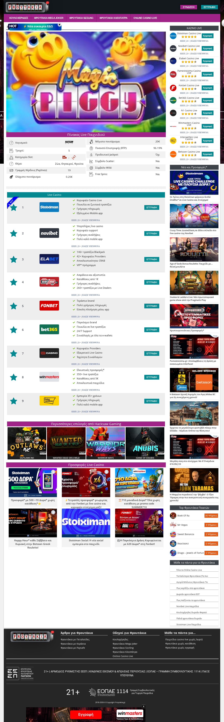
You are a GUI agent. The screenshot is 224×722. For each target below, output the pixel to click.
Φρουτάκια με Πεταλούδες (75, 639)
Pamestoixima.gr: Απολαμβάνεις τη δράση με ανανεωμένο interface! (193, 362)
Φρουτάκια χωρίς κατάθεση (180, 643)
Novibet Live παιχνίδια (187, 606)
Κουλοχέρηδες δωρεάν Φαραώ (191, 612)
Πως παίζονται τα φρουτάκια (190, 600)
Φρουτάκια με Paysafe (73, 647)
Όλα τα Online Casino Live (189, 569)
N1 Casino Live (189, 110)
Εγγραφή (151, 207)
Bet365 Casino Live (189, 98)
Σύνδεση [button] (188, 7)
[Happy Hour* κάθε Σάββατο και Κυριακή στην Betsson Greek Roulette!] (53, 512)
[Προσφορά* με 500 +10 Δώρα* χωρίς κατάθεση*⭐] (53, 472)
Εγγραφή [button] (209, 7)
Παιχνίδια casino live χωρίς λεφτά (184, 639)
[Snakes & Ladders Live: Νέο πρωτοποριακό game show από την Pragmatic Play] (194, 283)
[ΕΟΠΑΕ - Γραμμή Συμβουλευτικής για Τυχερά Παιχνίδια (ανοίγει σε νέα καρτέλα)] (121, 692)
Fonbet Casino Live (189, 85)
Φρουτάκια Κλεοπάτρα (114, 18)
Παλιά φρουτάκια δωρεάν (189, 618)
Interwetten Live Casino (189, 138)
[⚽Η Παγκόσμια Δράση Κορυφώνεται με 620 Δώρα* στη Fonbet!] (160, 512)
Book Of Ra (183, 515)
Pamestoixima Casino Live (189, 72)
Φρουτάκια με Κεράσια (73, 643)
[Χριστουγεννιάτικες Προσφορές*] (194, 316)
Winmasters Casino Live (189, 124)
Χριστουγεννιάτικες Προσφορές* (187, 330)
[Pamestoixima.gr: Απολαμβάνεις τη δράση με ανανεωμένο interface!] (194, 347)
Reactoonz (183, 543)
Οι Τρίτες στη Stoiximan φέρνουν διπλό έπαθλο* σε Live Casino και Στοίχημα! (190, 198)
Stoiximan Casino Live (189, 33)
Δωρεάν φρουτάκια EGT (188, 594)
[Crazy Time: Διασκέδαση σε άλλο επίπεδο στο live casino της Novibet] (194, 216)
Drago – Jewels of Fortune (190, 552)
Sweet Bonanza (185, 534)
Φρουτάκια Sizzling (81, 18)
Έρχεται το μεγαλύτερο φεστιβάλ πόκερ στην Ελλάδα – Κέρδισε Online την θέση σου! (193, 429)
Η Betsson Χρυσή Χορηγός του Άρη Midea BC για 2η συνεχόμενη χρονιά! (192, 396)
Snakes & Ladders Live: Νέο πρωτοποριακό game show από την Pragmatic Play (192, 299)
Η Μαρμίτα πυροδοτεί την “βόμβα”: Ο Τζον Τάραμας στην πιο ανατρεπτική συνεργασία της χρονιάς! (194, 497)
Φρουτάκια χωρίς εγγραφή (179, 648)
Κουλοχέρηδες (18, 18)
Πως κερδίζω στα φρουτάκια (190, 588)
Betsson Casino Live (189, 152)
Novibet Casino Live (189, 46)
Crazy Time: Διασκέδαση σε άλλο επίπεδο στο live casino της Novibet (193, 232)
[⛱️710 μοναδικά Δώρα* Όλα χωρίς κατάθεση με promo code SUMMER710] (160, 472)
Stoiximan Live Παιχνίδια (188, 624)
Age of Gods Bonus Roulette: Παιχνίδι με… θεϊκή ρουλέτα (191, 265)
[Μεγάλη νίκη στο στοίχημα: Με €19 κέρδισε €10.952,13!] (194, 447)
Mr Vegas (182, 524)
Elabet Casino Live (189, 58)
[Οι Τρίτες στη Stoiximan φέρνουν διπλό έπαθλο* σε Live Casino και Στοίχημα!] (194, 183)
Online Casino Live (145, 18)
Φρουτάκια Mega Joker (48, 18)
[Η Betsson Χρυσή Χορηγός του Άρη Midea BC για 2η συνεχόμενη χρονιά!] (194, 380)
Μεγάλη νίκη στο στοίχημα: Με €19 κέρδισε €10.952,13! (192, 463)
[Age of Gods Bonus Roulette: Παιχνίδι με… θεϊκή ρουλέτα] (194, 249)
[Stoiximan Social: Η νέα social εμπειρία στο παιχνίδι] (106, 512)
